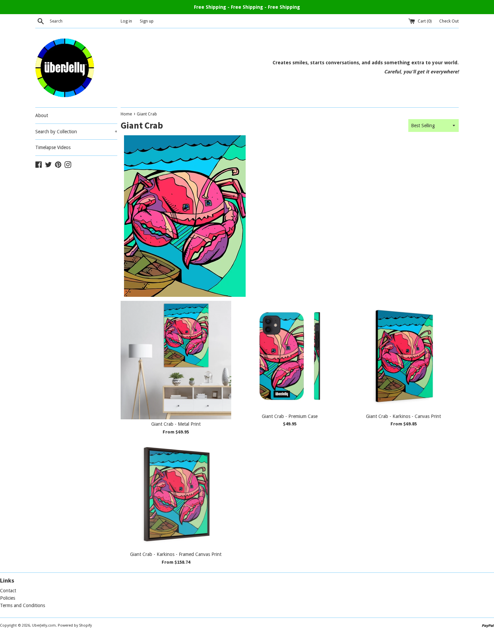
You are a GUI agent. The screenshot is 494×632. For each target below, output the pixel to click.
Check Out (449, 21)
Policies (7, 598)
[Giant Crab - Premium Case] (290, 356)
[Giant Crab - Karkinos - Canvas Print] (403, 356)
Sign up (147, 21)
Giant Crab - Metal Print (176, 424)
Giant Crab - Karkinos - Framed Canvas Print (175, 554)
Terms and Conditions (22, 605)
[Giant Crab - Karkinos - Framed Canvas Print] (176, 494)
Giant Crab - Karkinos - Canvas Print (403, 416)
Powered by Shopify (75, 625)
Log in (126, 21)
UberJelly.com (44, 625)
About (41, 115)
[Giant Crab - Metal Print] (176, 360)
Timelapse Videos (53, 147)
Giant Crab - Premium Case (290, 416)
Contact (8, 590)
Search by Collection (76, 131)
